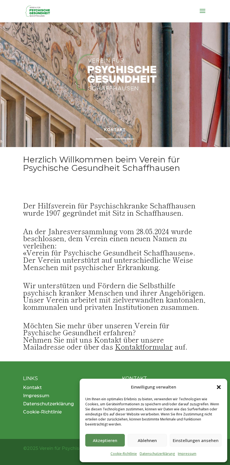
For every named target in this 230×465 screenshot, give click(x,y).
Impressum (187, 453)
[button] (219, 387)
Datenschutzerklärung (157, 453)
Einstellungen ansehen (196, 440)
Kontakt (115, 129)
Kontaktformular (144, 346)
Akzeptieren (105, 440)
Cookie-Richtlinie (124, 453)
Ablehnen (147, 440)
